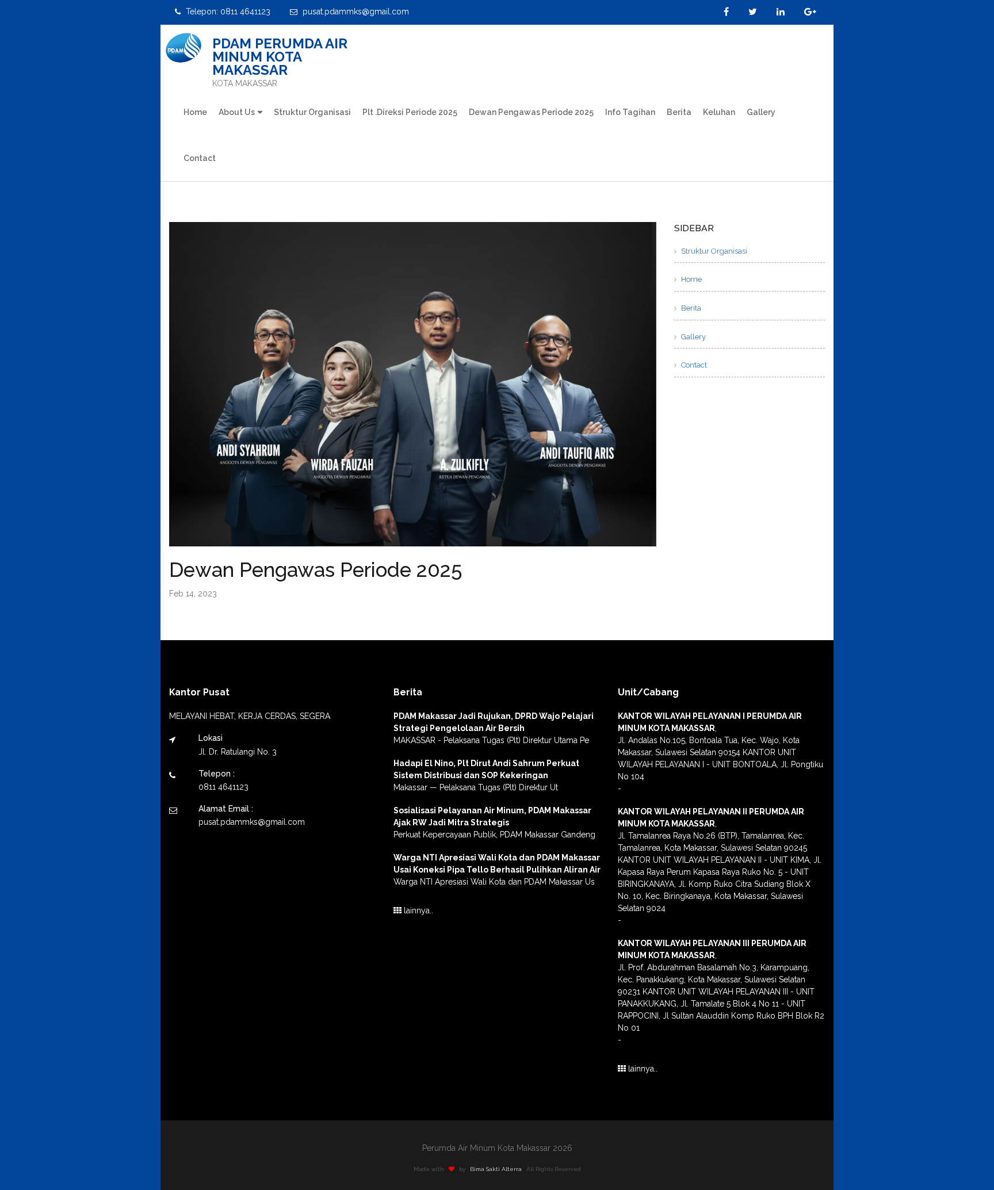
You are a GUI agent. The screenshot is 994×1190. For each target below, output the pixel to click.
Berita (679, 112)
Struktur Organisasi (312, 112)
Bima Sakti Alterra (496, 1169)
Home (195, 112)
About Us (237, 112)
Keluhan (719, 112)
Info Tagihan (630, 112)
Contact (199, 158)
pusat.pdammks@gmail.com (354, 11)
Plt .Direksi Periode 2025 (409, 112)
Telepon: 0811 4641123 (226, 11)
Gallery (761, 112)
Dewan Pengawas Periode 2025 (531, 112)
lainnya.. (417, 910)
